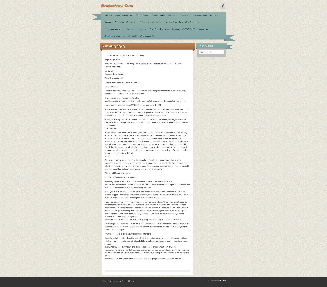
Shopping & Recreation (114, 22)
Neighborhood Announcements (164, 15)
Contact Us (142, 29)
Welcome (108, 15)
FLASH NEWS (188, 29)
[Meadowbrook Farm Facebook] (222, 6)
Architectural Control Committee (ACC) (121, 35)
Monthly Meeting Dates (124, 15)
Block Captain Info (147, 35)
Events (129, 22)
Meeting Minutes (142, 15)
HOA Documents (192, 22)
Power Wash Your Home (159, 29)
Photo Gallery (140, 22)
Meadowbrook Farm (117, 5)
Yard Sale (176, 29)
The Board (184, 15)
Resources (214, 15)
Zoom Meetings (203, 29)
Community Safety (200, 15)
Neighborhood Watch (174, 22)
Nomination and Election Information (120, 29)
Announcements (155, 22)
